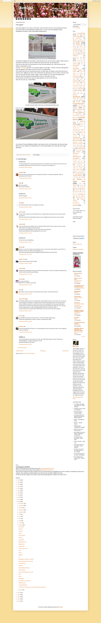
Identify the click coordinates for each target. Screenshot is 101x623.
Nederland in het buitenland (79, 129)
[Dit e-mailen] (33, 154)
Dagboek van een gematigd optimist (79, 311)
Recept (83, 150)
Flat (78, 59)
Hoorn (78, 77)
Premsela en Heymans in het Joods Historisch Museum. (32, 587)
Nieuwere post (19, 350)
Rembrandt (75, 153)
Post (74, 148)
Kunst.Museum (79, 104)
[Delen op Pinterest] (39, 154)
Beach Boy (21, 526)
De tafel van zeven (23, 548)
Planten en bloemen (78, 143)
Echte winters (22, 570)
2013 (18, 596)
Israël (76, 88)
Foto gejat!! (21, 539)
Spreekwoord (76, 163)
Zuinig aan (77, 302)
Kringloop (82, 100)
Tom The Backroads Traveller (79, 323)
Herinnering (76, 76)
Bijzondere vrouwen (77, 39)
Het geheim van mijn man (25, 580)
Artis (78, 34)
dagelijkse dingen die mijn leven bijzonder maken (78, 329)
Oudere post (65, 350)
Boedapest (82, 41)
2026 (18, 480)
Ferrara (21, 315)
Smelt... (20, 533)
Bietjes (75, 318)
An (19, 557)
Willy (20, 183)
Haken (81, 71)
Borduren (80, 44)
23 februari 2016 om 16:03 (25, 263)
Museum (82, 121)
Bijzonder (78, 38)
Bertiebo (21, 326)
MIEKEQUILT (77, 291)
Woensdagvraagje (76, 203)
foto (84, 59)
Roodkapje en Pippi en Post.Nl (26, 559)
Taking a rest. (77, 324)
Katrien (21, 279)
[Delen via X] (36, 154)
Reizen (78, 152)
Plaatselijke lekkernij (78, 142)
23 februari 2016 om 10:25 (25, 207)
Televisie (79, 174)
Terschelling (75, 177)
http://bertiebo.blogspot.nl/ (47, 470)
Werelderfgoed (79, 197)
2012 (18, 599)
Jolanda (21, 268)
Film (84, 57)
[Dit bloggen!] (35, 154)
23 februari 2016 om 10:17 (25, 188)
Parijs (83, 139)
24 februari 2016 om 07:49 (25, 332)
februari (21, 525)
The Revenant (22, 563)
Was (83, 191)
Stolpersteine (79, 164)
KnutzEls (21, 172)
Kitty (20, 289)
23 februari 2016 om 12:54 (25, 254)
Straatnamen (75, 166)
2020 (18, 493)
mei (20, 518)
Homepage (43, 350)
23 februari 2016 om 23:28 (25, 321)
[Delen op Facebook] (37, 154)
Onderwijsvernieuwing (24, 567)
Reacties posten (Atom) (29, 353)
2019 (18, 495)
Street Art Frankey (78, 167)
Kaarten (79, 90)
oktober (21, 507)
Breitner (20, 537)
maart (20, 522)
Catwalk (21, 531)
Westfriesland (76, 202)
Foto (20, 574)
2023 (18, 486)
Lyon (84, 107)
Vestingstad (76, 188)
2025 (18, 482)
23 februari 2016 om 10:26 (25, 219)
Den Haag (82, 49)
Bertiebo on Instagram (78, 249)
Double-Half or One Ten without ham (79, 286)
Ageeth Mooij (22, 298)
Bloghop (75, 41)
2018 (18, 497)
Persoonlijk (79, 140)
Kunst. (78, 101)
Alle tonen (83, 336)
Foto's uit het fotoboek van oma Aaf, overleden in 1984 (79, 305)
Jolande (21, 212)
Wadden (83, 189)
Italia (81, 88)
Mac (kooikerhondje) (80, 109)
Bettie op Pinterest (77, 244)
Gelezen (75, 63)
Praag (77, 150)
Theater (83, 177)
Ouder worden (76, 139)
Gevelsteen (75, 66)
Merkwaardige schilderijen (79, 115)
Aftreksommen (22, 582)
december (21, 503)
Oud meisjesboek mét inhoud (26, 561)
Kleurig (74, 98)
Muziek (75, 124)
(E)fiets (74, 33)
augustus (21, 512)
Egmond (75, 54)
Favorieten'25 (76, 57)
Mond (75, 117)
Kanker (81, 93)
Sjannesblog (77, 296)
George (81, 63)
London (75, 107)
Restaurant (75, 155)
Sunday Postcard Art (77, 170)
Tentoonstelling (77, 175)
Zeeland (75, 205)
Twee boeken (22, 535)
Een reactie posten (22, 347)
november (21, 505)
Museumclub (80, 123)
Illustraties (75, 80)
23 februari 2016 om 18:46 (25, 294)
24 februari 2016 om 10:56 (25, 344)
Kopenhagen (75, 100)
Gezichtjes (76, 68)
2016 (18, 501)
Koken (81, 98)
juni (20, 516)
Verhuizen (75, 186)
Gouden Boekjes (77, 70)
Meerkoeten (76, 112)
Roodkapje (76, 158)
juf (73, 90)
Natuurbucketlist (76, 127)
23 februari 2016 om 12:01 (25, 242)
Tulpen (74, 185)
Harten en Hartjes (78, 73)
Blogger (61, 607)
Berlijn (84, 36)
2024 (18, 484)
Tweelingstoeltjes (23, 585)
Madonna (79, 110)
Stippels (21, 554)
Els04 (20, 202)
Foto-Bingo (79, 60)
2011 (18, 601)
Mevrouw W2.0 (78, 273)
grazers (76, 274)
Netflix (75, 131)
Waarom (21, 529)
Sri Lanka (82, 163)
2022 (18, 488)
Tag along (77, 172)
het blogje (23, 67)
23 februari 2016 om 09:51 (25, 178)
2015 (18, 592)
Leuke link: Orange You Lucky (26, 572)
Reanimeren (22, 546)
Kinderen (75, 94)
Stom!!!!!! (21, 565)
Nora (20, 550)
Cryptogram (75, 49)
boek (78, 43)
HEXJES (76, 292)
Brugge (74, 46)
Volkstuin (77, 189)
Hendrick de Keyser (78, 74)
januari (20, 589)
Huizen (81, 79)
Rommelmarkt (77, 156)
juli (19, 514)
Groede (74, 71)
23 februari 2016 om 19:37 (25, 310)
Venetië (81, 185)
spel (82, 161)
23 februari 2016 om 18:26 (25, 284)
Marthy (20, 247)
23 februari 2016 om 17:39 (25, 274)
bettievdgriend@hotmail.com (47, 468)
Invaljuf (83, 87)
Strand (81, 166)
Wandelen (77, 191)
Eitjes (20, 576)
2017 (18, 499)
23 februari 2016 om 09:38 (25, 167)
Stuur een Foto (77, 169)
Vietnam (83, 188)
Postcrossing (81, 148)
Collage (74, 47)
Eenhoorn (81, 52)
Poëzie (81, 145)
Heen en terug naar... (78, 279)
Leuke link (80, 106)
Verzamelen (82, 186)
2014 (18, 594)
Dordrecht (77, 51)
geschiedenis (76, 65)
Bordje (74, 44)
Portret (74, 146)
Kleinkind (76, 97)
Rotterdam (75, 159)
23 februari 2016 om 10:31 (25, 233)
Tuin (80, 183)
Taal (84, 170)
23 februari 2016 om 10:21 (25, 197)
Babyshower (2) (22, 542)
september (21, 510)
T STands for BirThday (79, 288)
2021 (18, 490)
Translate (78, 27)
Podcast (74, 145)
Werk (74, 199)
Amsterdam (81, 33)
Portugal (80, 146)
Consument (81, 47)
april (20, 520)
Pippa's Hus (22, 259)
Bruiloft (81, 46)
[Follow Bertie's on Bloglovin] (79, 238)
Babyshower (22, 544)
